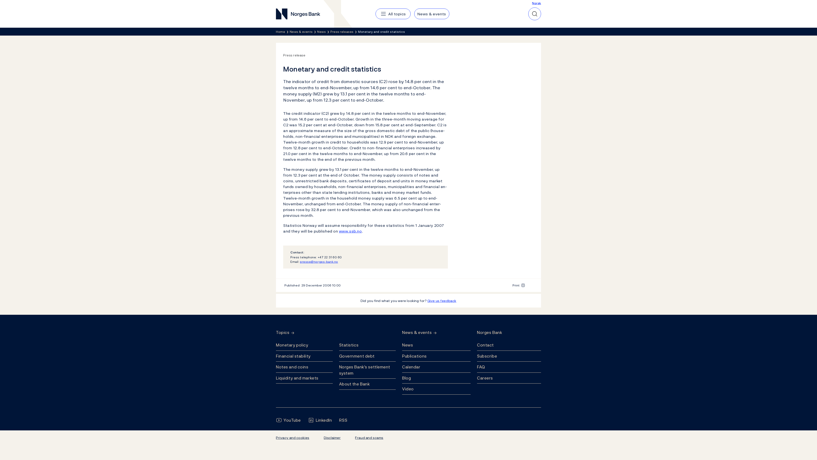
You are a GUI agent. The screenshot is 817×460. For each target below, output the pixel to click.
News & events (417, 332)
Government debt (357, 356)
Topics (282, 332)
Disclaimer (332, 437)
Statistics (349, 345)
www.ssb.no (350, 231)
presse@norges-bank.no (319, 261)
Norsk (536, 3)
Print (516, 285)
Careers (485, 378)
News (407, 345)
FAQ (481, 367)
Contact (485, 345)
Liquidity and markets (297, 378)
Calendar (411, 367)
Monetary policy (292, 345)
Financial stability (293, 356)
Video (408, 389)
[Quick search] (534, 13)
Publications (414, 356)
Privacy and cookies (292, 437)
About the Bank (354, 384)
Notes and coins (292, 367)
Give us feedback (441, 301)
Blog (406, 378)
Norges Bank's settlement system (364, 370)
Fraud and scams (369, 437)
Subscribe (487, 356)
